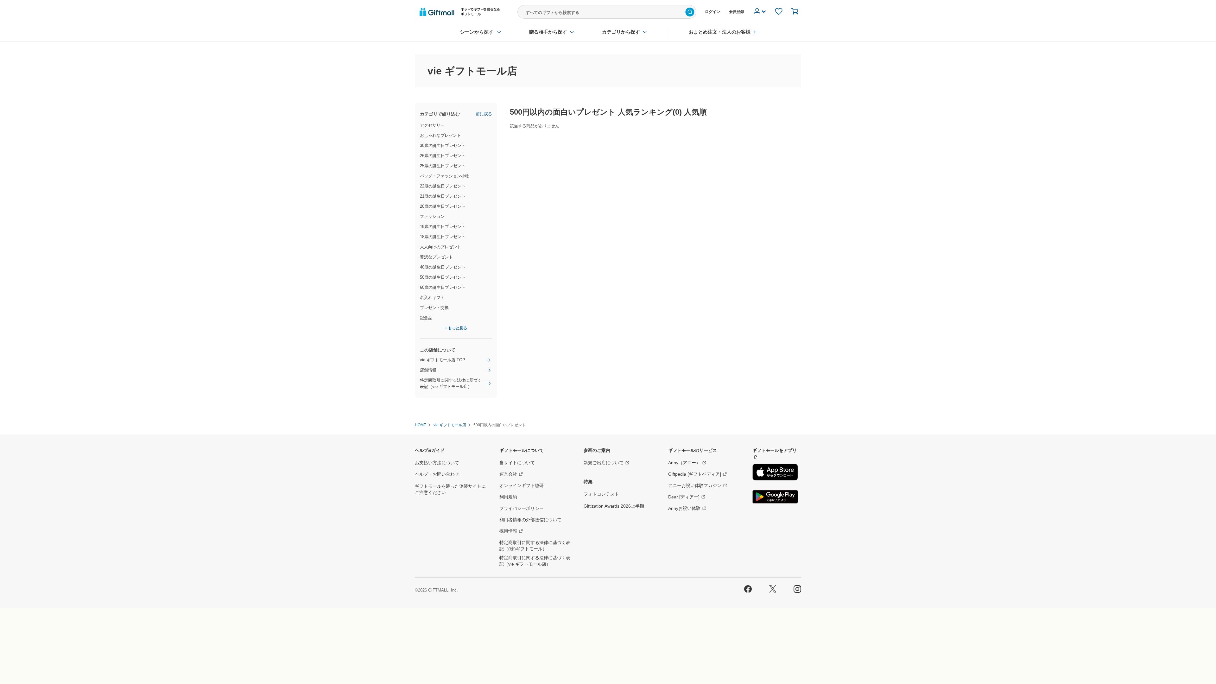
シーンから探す (476, 32)
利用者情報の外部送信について (530, 519)
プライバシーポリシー (521, 508)
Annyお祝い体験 (684, 508)
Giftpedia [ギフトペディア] (694, 474)
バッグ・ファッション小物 (444, 176)
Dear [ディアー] (684, 496)
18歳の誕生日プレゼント (443, 236)
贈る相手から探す (548, 32)
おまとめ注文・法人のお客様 (719, 32)
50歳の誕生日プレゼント (443, 277)
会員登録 (736, 12)
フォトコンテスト (601, 494)
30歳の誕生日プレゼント (443, 145)
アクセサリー (432, 125)
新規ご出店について (604, 462)
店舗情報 (428, 370)
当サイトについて (517, 462)
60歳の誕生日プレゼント (443, 287)
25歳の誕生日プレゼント (443, 165)
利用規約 (508, 496)
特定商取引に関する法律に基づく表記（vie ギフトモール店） (451, 383)
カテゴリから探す (621, 32)
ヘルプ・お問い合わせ (437, 474)
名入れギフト (432, 297)
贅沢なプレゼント (436, 257)
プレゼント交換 (434, 307)
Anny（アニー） (684, 462)
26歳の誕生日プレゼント (443, 155)
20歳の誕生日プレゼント (443, 206)
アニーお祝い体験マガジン (694, 485)
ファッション (432, 216)
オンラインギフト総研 (521, 485)
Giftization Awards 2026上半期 (614, 506)
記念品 (426, 317)
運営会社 (508, 474)
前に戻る (484, 113)
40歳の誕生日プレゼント (443, 267)
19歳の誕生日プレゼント (443, 226)
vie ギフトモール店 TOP (442, 360)
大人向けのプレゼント (440, 246)
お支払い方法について (437, 462)
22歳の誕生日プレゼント (443, 186)
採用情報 (508, 531)
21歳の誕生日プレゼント (443, 196)
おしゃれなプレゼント (440, 135)
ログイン (712, 12)
